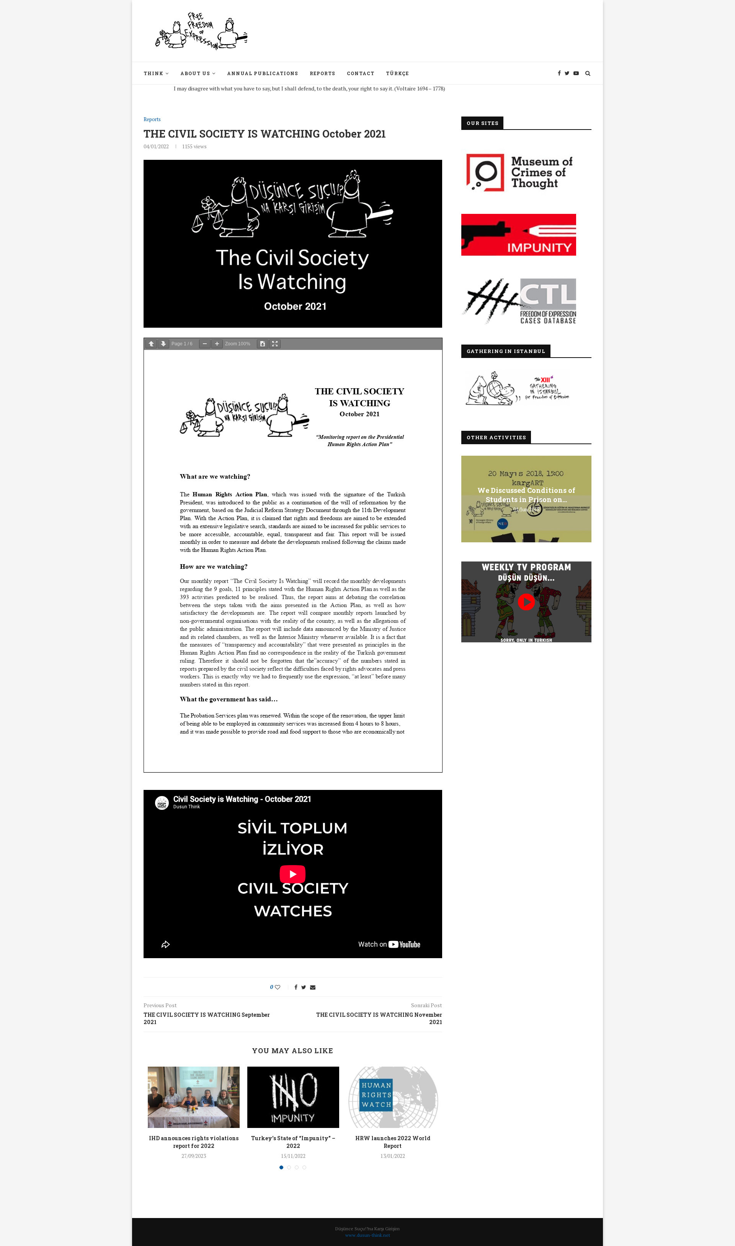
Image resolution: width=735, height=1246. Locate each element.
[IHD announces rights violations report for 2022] (194, 1097)
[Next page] (163, 344)
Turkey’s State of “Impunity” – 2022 (293, 1141)
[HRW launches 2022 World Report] (393, 1097)
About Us (195, 73)
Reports (322, 73)
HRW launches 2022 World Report (392, 1141)
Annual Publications (262, 73)
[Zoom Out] (205, 344)
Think (153, 73)
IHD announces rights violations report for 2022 (193, 1141)
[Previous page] (151, 344)
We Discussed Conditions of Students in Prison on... (526, 495)
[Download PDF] (262, 344)
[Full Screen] (275, 344)
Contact (360, 73)
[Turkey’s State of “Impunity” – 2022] (293, 1097)
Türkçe (397, 73)
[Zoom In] (217, 344)
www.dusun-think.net (367, 1235)
